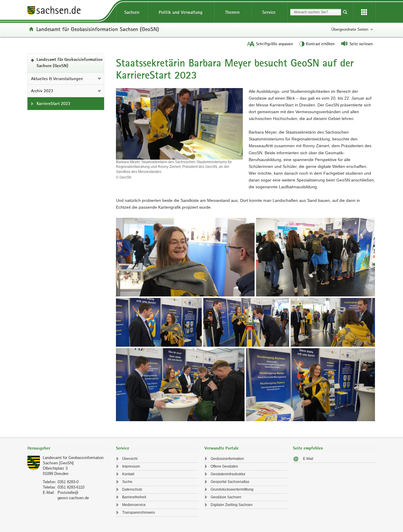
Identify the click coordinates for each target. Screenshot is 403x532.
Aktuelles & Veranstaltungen (57, 78)
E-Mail (308, 459)
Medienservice (134, 505)
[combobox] (315, 12)
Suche (127, 482)
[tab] (68, 449)
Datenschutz (132, 489)
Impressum (131, 466)
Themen (232, 12)
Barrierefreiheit (134, 497)
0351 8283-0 (68, 482)
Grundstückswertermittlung (232, 489)
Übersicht (129, 459)
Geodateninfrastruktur (228, 474)
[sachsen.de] (68, 11)
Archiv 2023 (42, 90)
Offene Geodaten (224, 466)
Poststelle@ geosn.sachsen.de (73, 495)
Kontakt (128, 474)
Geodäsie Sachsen (226, 497)
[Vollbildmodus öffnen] (185, 257)
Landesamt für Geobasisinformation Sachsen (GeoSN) (97, 29)
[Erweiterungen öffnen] (364, 12)
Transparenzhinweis (138, 512)
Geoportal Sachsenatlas (230, 482)
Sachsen (131, 12)
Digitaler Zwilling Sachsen (232, 505)
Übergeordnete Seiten (349, 29)
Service (269, 12)
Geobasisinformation (227, 459)
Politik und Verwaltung (180, 12)
